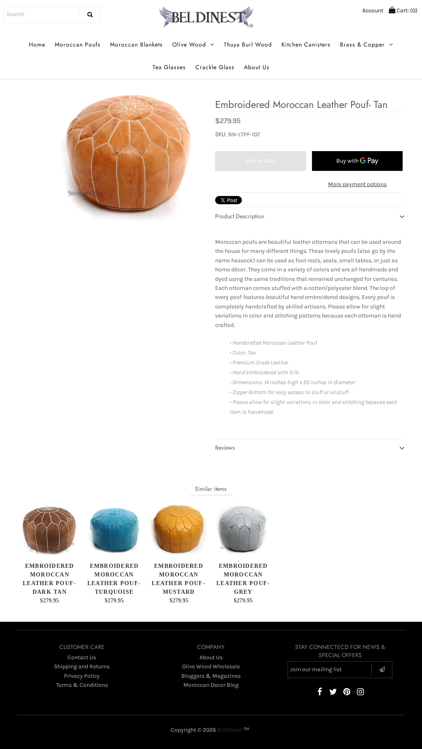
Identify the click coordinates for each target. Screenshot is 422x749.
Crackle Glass (214, 67)
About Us (257, 67)
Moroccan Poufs (78, 44)
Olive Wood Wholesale (211, 666)
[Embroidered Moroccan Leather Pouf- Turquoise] (114, 529)
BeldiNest (229, 729)
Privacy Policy (82, 675)
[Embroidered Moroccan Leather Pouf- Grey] (243, 529)
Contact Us (82, 657)
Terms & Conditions (82, 684)
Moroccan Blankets (136, 44)
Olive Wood (189, 44)
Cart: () (406, 10)
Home (37, 44)
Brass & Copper (362, 44)
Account (372, 10)
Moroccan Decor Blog (211, 684)
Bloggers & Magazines (211, 675)
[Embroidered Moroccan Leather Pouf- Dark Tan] (49, 529)
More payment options (357, 184)
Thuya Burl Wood (248, 44)
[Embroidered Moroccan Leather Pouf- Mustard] (178, 529)
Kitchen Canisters (306, 44)
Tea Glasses (169, 67)
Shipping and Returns (82, 666)
